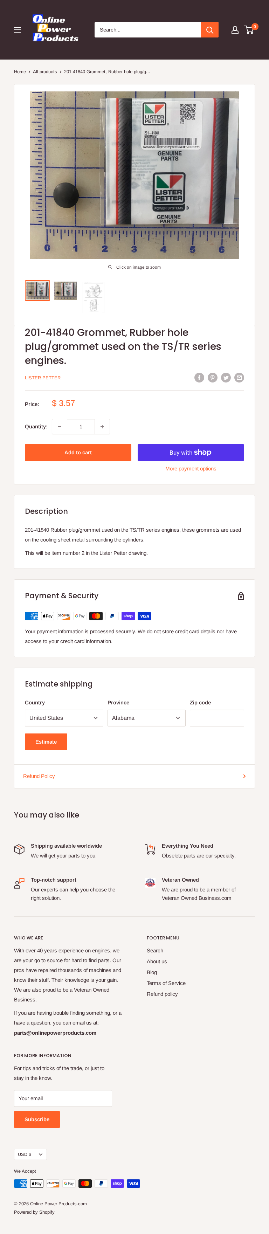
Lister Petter (43, 377)
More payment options (190, 468)
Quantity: (36, 426)
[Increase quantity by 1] (102, 426)
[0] (249, 30)
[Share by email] (239, 377)
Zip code (200, 702)
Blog (152, 972)
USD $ (24, 1154)
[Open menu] (17, 30)
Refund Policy (39, 776)
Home (20, 71)
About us (157, 961)
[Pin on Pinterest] (213, 377)
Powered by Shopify (34, 1212)
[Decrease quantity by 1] (59, 426)
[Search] (210, 29)
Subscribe (37, 1119)
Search (155, 950)
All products (45, 71)
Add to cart (78, 452)
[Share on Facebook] (199, 377)
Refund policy (162, 994)
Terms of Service (166, 983)
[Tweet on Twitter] (226, 377)
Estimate (46, 742)
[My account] (235, 30)
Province (118, 702)
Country (35, 702)
